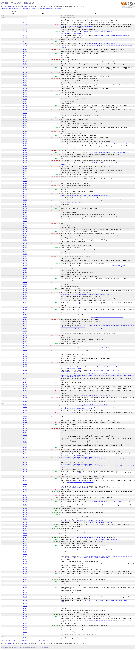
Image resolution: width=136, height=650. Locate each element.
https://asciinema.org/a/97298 (71, 202)
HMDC (14, 647)
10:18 (25, 152)
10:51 (25, 233)
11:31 (25, 323)
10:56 (25, 260)
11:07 (25, 294)
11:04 (25, 278)
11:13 (25, 296)
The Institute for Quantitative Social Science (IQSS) (27, 647)
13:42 (25, 531)
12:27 (25, 424)
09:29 (25, 31)
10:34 (25, 208)
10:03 (25, 64)
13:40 (25, 524)
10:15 (25, 148)
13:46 (25, 533)
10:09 (25, 109)
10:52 (25, 235)
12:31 (25, 433)
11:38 (25, 345)
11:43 (25, 352)
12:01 (25, 388)
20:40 (25, 630)
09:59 (25, 45)
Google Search (39, 8)
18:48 (25, 600)
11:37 (25, 339)
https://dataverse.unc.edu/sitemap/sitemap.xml (87, 537)
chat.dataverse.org (10, 6)
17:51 (25, 587)
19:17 (25, 627)
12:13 (25, 395)
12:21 (25, 401)
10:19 (25, 154)
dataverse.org (27, 6)
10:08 (25, 105)
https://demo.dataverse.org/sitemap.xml (104, 539)
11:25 (25, 312)
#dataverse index (17, 8)
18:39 (25, 592)
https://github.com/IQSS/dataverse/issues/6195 (94, 395)
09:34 (25, 35)
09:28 (25, 24)
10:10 (25, 113)
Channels (11, 8)
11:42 (25, 350)
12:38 (25, 480)
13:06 (25, 489)
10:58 (25, 266)
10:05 (25, 83)
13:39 (25, 522)
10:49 (25, 223)
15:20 (25, 579)
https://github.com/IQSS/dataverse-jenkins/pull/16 (96, 522)
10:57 (25, 263)
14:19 (25, 564)
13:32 (25, 517)
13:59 (25, 539)
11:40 (25, 348)
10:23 (25, 189)
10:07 (25, 92)
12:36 (25, 462)
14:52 (25, 573)
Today (23, 8)
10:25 (25, 198)
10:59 (25, 270)
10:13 (25, 146)
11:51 (25, 378)
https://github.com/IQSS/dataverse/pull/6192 (102, 43)
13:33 (25, 519)
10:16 (25, 150)
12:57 (25, 486)
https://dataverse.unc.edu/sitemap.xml (89, 549)
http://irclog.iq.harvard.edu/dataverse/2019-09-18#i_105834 (105, 266)
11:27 (25, 317)
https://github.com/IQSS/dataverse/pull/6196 (91, 405)
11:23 (25, 307)
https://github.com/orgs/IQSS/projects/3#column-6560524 (106, 501)
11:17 (25, 302)
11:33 (25, 329)
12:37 (25, 476)
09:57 (25, 39)
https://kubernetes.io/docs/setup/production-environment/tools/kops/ (84, 195)
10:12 (25, 135)
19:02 (25, 612)
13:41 (25, 528)
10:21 (25, 170)
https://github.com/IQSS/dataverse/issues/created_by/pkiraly (82, 520)
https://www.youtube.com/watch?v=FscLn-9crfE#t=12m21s (91, 348)
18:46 (25, 595)
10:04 (25, 74)
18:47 (25, 597)
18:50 (25, 608)
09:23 (25, 19)
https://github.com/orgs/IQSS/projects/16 (75, 473)
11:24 (25, 309)
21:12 (25, 638)
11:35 (25, 333)
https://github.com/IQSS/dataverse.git (97, 620)
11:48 (25, 360)
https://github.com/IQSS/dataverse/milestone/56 (117, 144)
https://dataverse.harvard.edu (71, 455)
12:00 (25, 382)
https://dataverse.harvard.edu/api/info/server (77, 408)
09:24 (25, 22)
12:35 (25, 451)
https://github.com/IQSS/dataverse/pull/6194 (111, 35)
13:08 (25, 497)
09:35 (25, 37)
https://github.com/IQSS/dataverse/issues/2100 (107, 317)
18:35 (25, 590)
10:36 (25, 214)
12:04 (25, 390)
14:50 (25, 571)
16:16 (2, 583)
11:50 (25, 373)
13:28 (25, 501)
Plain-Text (45, 8)
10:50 (25, 229)
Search (33, 8)
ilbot (7, 647)
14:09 (25, 561)
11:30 (25, 319)
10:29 (25, 206)
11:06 (25, 290)
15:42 (25, 581)
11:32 (25, 325)
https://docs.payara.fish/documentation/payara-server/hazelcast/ (83, 329)
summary (59, 8)
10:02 (25, 61)
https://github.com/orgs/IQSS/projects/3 (75, 487)
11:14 (25, 299)
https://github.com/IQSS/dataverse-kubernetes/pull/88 (110, 152)
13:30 (25, 514)
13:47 (25, 535)
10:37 (25, 216)
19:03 (25, 614)
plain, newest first (52, 8)
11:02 (25, 272)
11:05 (25, 284)
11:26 (25, 315)
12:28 (25, 428)
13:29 (25, 508)
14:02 (25, 541)
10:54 (25, 245)
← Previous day (4, 8)
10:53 (25, 240)
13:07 (25, 491)
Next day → (28, 8)
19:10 (25, 616)
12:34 (25, 447)
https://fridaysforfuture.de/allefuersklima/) (77, 26)
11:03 (25, 276)
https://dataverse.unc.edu (97, 454)
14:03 (25, 547)
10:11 (25, 123)
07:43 (2, 17)
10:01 (25, 53)
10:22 (25, 179)
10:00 (25, 49)
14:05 (25, 556)
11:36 (25, 335)
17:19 (25, 585)
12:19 (25, 397)
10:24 (25, 195)
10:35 (25, 210)
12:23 (25, 405)
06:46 (2, 15)
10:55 (25, 249)
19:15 (25, 625)
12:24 (25, 416)
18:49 (25, 606)
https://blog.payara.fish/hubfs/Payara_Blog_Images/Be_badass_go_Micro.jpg (86, 294)
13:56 (25, 537)
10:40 (25, 221)
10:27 (25, 200)
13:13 (25, 499)
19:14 (25, 618)
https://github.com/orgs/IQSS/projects (74, 303)
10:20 (25, 160)
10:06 (25, 88)
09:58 (25, 43)
